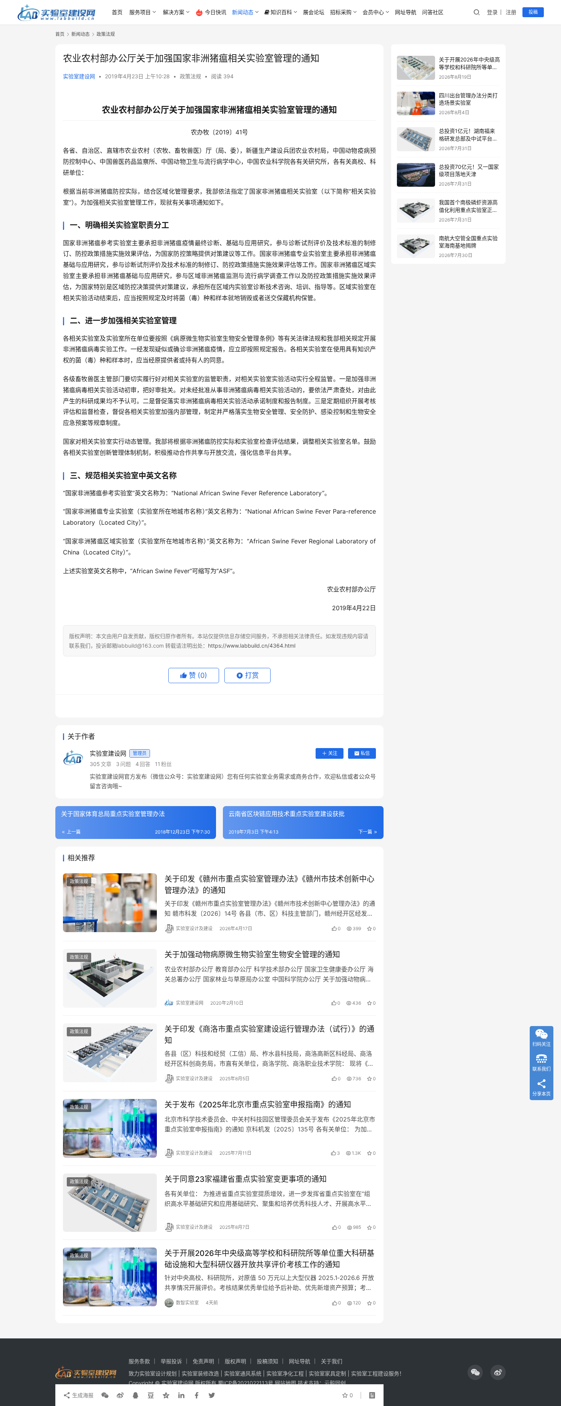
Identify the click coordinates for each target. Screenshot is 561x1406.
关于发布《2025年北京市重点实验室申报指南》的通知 (257, 1104)
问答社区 (432, 12)
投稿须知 (267, 1361)
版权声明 (235, 1361)
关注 (332, 753)
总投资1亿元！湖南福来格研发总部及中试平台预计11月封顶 (468, 138)
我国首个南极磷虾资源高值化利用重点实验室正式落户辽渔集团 (468, 209)
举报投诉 (171, 1361)
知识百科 (281, 12)
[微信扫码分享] (105, 1395)
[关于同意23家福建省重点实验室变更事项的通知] (110, 1202)
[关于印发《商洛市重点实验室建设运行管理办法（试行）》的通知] (110, 1052)
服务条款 (139, 1361)
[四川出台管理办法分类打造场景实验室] (416, 104)
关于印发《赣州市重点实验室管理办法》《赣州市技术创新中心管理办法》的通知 (269, 884)
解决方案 (173, 12)
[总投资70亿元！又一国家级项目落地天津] (416, 175)
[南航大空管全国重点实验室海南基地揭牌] (416, 246)
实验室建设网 (79, 76)
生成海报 (82, 1395)
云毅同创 (335, 1383)
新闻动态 (242, 12)
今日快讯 (215, 12)
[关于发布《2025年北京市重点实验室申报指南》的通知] (110, 1128)
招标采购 (340, 12)
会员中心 (373, 12)
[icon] (475, 1372)
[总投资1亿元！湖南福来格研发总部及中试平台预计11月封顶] (416, 139)
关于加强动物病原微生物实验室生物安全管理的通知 (252, 954)
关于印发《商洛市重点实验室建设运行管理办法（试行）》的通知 (269, 1035)
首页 (117, 12)
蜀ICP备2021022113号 (245, 1383)
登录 (492, 12)
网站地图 (285, 1383)
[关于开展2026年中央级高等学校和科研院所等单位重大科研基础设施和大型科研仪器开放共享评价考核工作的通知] (110, 1277)
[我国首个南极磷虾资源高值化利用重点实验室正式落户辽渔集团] (416, 211)
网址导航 (405, 12)
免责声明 (203, 1361)
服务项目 (140, 12)
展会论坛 (313, 12)
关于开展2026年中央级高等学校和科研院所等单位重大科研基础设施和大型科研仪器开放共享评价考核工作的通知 (269, 1259)
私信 (365, 753)
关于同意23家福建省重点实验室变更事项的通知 (245, 1179)
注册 (511, 12)
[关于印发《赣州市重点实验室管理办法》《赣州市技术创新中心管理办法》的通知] (110, 902)
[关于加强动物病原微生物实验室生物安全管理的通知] (110, 978)
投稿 (533, 12)
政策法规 (190, 76)
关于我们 (331, 1361)
